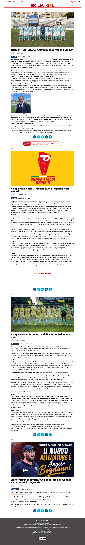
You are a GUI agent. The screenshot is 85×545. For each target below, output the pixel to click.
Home (24, 9)
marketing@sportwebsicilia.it (47, 533)
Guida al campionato (51, 9)
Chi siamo (28, 9)
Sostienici (59, 9)
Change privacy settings (42, 541)
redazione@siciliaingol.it (47, 532)
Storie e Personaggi (42, 9)
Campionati (34, 9)
